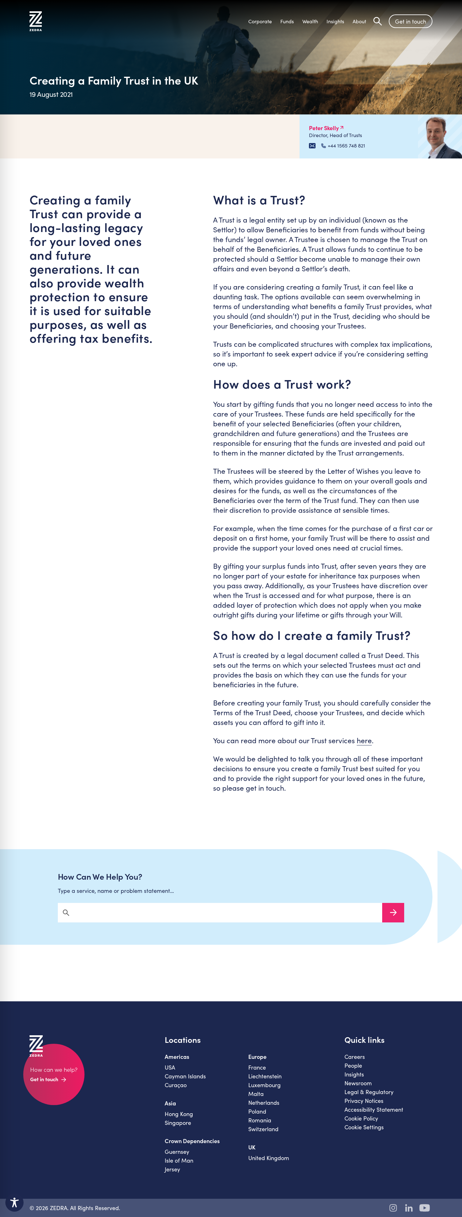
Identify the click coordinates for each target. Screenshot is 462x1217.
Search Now (393, 912)
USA (170, 1067)
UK (252, 1147)
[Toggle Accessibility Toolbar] (14, 1202)
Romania (259, 1120)
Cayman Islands (185, 1076)
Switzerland (263, 1129)
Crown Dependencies (192, 1141)
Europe (257, 1056)
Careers (354, 1056)
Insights (354, 1074)
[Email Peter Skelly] (312, 145)
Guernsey (177, 1151)
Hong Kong (179, 1114)
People (353, 1065)
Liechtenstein (265, 1076)
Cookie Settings (364, 1127)
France (257, 1067)
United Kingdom (268, 1158)
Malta (256, 1094)
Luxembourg (264, 1085)
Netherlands (263, 1102)
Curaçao (176, 1085)
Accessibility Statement (373, 1109)
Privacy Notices (363, 1100)
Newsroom (358, 1083)
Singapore (178, 1122)
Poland (257, 1111)
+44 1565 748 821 (346, 145)
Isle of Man (179, 1160)
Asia (170, 1103)
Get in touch (410, 21)
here (364, 740)
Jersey (172, 1169)
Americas (177, 1056)
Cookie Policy (361, 1118)
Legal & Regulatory (368, 1092)
